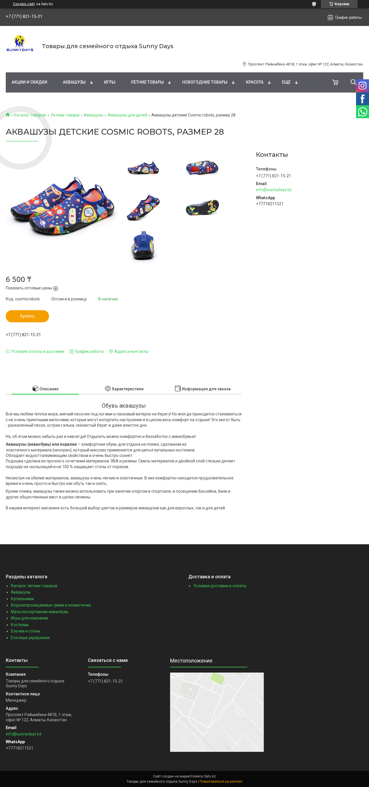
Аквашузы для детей (127, 115)
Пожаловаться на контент (221, 782)
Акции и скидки (29, 82)
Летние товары (147, 82)
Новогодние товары (204, 82)
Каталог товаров (30, 115)
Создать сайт (24, 4)
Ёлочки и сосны (25, 631)
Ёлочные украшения (30, 637)
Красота (254, 82)
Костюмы (20, 624)
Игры (109, 82)
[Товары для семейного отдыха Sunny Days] (20, 46)
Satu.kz (210, 776)
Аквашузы (74, 82)
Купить (27, 316)
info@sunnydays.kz (274, 189)
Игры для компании (29, 618)
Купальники (22, 598)
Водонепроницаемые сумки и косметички (51, 605)
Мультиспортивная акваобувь (40, 611)
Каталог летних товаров (34, 585)
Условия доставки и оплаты (219, 585)
